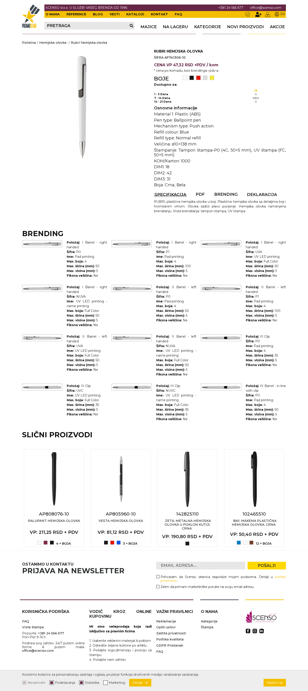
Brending (226, 194)
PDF (200, 194)
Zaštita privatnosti (171, 633)
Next (291, 498)
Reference (76, 14)
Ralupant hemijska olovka (54, 521)
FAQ (178, 14)
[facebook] (248, 631)
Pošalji (267, 565)
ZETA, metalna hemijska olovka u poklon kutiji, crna (188, 524)
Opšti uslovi (165, 627)
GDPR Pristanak (169, 645)
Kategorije (207, 27)
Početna (29, 43)
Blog (98, 14)
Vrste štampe (33, 627)
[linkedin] (261, 631)
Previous (17, 498)
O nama (53, 14)
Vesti (115, 14)
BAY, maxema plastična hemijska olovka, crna (254, 523)
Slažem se (275, 683)
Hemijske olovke (53, 43)
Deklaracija (262, 194)
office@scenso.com (265, 8)
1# (255, 90)
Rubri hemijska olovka (89, 43)
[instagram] (255, 631)
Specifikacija (170, 194)
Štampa (207, 627)
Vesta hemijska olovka (121, 521)
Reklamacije (166, 621)
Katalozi (135, 14)
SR (282, 14)
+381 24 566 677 (230, 8)
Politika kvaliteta (170, 639)
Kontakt (159, 14)
